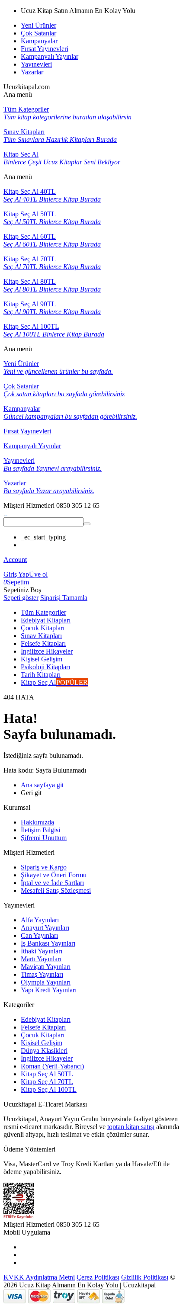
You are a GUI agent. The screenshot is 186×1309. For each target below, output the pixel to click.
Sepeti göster (20, 597)
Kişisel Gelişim (41, 1042)
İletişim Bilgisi (40, 830)
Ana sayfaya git (42, 785)
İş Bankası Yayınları (48, 943)
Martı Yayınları (41, 958)
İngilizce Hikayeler (47, 1058)
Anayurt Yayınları (45, 927)
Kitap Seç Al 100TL (49, 1089)
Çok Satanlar (38, 33)
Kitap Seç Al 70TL (47, 1081)
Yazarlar (32, 72)
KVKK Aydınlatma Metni (39, 1277)
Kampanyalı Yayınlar (49, 56)
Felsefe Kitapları (43, 1027)
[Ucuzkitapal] (5, 513)
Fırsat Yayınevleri (44, 48)
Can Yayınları (39, 935)
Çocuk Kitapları (42, 1035)
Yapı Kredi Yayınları (49, 990)
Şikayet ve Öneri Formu (54, 875)
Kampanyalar (39, 41)
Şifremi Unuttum (44, 837)
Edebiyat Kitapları (46, 1019)
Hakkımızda (37, 822)
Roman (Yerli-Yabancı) (52, 1066)
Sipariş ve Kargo (44, 867)
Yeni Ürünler (38, 25)
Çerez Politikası (98, 1277)
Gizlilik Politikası (144, 1277)
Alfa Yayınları (40, 920)
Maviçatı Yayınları (46, 966)
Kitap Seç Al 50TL (47, 1074)
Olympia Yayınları (46, 982)
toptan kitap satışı (130, 1126)
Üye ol (38, 574)
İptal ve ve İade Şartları (52, 882)
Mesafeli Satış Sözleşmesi (56, 890)
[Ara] (86, 524)
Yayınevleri (36, 64)
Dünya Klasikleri (44, 1050)
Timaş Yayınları (42, 974)
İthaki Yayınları (41, 951)
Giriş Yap (16, 574)
